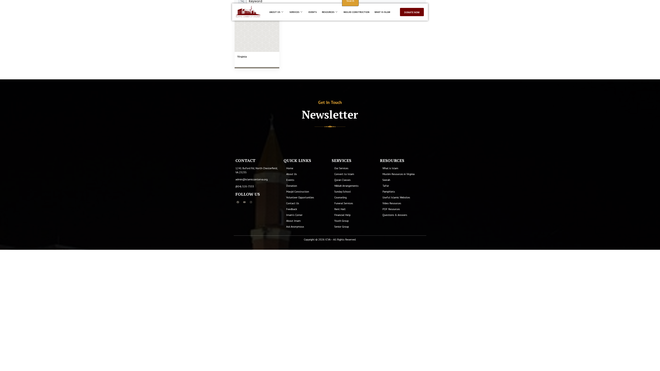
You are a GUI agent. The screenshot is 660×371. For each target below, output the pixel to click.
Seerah (386, 180)
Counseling (340, 197)
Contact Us (292, 203)
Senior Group (341, 226)
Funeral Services (343, 203)
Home (289, 168)
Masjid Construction (356, 12)
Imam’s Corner (294, 215)
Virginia (242, 56)
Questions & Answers (394, 215)
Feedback (291, 209)
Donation (291, 185)
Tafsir (385, 185)
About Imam (293, 220)
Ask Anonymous (295, 226)
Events (313, 12)
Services (294, 12)
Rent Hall (339, 209)
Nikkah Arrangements (346, 185)
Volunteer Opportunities (300, 197)
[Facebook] (237, 202)
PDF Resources (391, 209)
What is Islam (382, 12)
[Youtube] (244, 202)
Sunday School (342, 191)
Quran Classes (342, 180)
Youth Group (341, 220)
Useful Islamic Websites (396, 197)
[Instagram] (251, 202)
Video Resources (391, 203)
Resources (328, 12)
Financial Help (342, 215)
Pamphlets (388, 191)
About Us (274, 12)
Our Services (341, 168)
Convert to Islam (344, 174)
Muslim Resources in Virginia (398, 174)
